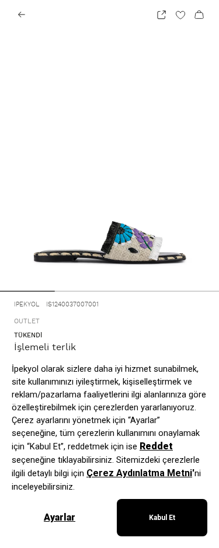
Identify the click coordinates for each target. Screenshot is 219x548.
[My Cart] (199, 14)
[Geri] (21, 14)
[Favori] (180, 14)
